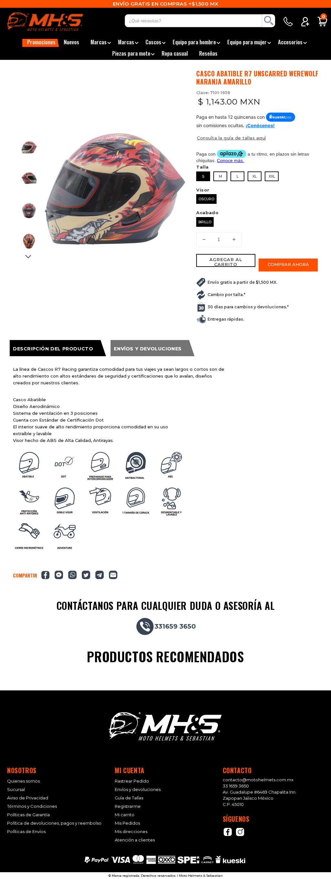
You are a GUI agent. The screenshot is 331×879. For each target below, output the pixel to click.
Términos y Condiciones (32, 806)
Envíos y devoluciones (138, 789)
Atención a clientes (135, 840)
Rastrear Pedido (132, 781)
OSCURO (206, 199)
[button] (40, 43)
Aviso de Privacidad (27, 798)
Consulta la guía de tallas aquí (231, 137)
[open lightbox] (115, 198)
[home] (53, 21)
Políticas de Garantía (28, 814)
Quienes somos (23, 781)
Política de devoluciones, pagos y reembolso (54, 823)
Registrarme (128, 806)
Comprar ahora (288, 264)
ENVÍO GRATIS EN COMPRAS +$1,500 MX (166, 4)
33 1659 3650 (236, 785)
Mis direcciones (131, 831)
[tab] (58, 348)
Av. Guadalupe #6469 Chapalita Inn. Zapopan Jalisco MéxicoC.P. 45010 (259, 798)
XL (254, 176)
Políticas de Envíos (26, 831)
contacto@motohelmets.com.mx (258, 779)
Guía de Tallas (129, 798)
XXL (272, 176)
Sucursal (16, 789)
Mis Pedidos (127, 823)
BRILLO (204, 222)
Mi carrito (124, 814)
